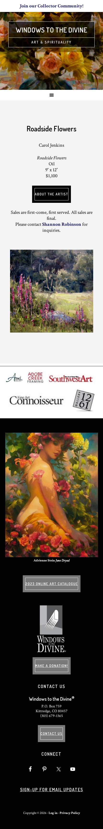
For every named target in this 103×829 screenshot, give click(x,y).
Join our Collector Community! (51, 6)
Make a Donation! (51, 666)
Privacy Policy (70, 813)
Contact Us (51, 734)
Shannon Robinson (61, 224)
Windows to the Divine (51, 30)
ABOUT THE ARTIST (51, 194)
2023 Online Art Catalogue (51, 584)
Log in (53, 813)
